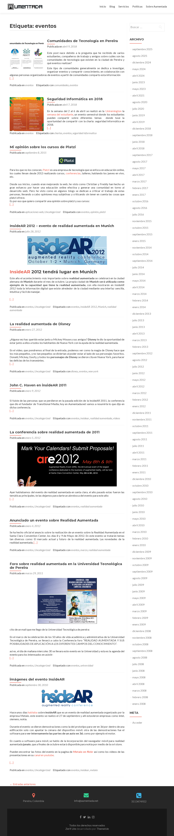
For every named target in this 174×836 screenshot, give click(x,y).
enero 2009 (139, 624)
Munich (102, 306)
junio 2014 (138, 274)
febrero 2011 (140, 465)
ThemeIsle (103, 828)
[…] (11, 78)
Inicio (103, 6)
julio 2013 (138, 320)
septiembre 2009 (142, 571)
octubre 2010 (140, 485)
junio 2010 (138, 512)
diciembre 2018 (141, 128)
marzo (84, 550)
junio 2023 (138, 82)
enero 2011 (139, 472)
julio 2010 (138, 505)
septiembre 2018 (142, 135)
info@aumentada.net (86, 800)
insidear (84, 418)
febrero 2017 (140, 188)
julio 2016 (138, 214)
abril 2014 (138, 287)
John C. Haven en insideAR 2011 (38, 385)
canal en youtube (44, 755)
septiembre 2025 (142, 49)
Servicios (123, 6)
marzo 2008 (139, 690)
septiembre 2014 (142, 260)
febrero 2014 (140, 300)
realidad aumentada (101, 418)
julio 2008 (138, 664)
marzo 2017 (139, 181)
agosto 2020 (139, 102)
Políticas (137, 6)
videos (116, 418)
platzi (103, 211)
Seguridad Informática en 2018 (75, 99)
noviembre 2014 (142, 247)
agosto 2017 (139, 161)
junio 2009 (138, 591)
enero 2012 (139, 406)
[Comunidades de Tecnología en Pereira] (27, 55)
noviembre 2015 (142, 221)
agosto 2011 (139, 439)
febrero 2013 (140, 346)
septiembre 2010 (142, 492)
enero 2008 (139, 703)
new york (93, 371)
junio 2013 (138, 326)
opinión (94, 211)
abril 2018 (138, 148)
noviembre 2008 (142, 637)
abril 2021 (138, 95)
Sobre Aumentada (156, 6)
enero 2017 (139, 194)
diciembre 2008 (141, 631)
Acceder (137, 722)
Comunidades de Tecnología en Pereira (82, 41)
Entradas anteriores (23, 784)
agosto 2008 (139, 657)
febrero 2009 (140, 617)
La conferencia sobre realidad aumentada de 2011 (55, 432)
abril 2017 (138, 174)
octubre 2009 (140, 564)
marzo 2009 (139, 611)
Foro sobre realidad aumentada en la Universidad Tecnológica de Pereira (66, 566)
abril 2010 (138, 525)
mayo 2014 (138, 280)
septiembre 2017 (142, 154)
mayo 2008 (138, 677)
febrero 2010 (140, 538)
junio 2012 (138, 373)
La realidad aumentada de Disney (40, 324)
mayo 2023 (138, 88)
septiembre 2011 (142, 432)
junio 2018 (138, 141)
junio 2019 (138, 115)
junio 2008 (138, 670)
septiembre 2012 (142, 353)
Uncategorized (52, 211)
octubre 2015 (140, 227)
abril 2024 (138, 75)
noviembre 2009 (142, 558)
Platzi (46, 169)
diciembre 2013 (141, 313)
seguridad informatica (85, 133)
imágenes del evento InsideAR (37, 679)
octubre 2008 (140, 644)
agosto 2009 (139, 578)
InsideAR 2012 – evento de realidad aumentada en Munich (62, 226)
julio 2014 (138, 267)
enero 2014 (139, 307)
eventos (29, 85)
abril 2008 (138, 683)
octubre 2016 (140, 201)
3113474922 (138, 801)
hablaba (32, 712)
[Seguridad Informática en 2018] (27, 113)
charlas (58, 133)
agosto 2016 (139, 207)
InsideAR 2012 (88, 306)
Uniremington (113, 111)
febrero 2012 (140, 399)
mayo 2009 (138, 597)
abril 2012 (138, 386)
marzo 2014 (139, 293)
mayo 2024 (138, 69)
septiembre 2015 (142, 234)
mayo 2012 (138, 379)
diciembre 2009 (141, 551)
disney (74, 371)
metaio (94, 770)
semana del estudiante (60, 114)
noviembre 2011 (142, 419)
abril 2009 (138, 604)
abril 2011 (138, 452)
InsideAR (20, 271)
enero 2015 (139, 240)
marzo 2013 (139, 340)
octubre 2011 (140, 426)
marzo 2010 (139, 531)
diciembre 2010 (141, 478)
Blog (112, 6)
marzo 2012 (139, 393)
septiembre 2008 (142, 650)
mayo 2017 (138, 168)
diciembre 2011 (141, 412)
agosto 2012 (139, 359)
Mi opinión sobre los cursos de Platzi (43, 147)
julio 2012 (138, 366)
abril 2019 (138, 121)
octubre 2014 (140, 254)
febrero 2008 (140, 697)
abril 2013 (138, 333)
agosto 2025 (139, 55)
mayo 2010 (138, 518)
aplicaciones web (34, 211)
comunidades (61, 85)
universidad (86, 665)
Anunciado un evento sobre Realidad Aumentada (54, 520)
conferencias (73, 173)
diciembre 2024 (141, 62)
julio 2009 (138, 584)
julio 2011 (138, 445)
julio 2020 (138, 108)
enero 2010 (139, 545)
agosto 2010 (139, 498)
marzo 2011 (139, 459)
